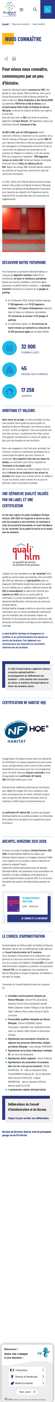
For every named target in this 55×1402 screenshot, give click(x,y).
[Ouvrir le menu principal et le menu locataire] (21, 9)
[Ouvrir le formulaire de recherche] (35, 9)
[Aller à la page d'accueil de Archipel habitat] (11, 9)
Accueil (5, 24)
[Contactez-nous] (47, 9)
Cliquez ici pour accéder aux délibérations (28, 1118)
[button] (6, 59)
